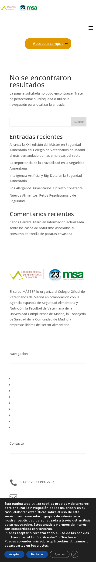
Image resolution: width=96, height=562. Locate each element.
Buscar (78, 121)
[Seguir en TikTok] (50, 338)
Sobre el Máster (25, 397)
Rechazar (37, 554)
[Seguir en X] (32, 338)
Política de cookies (27, 427)
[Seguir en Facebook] (41, 338)
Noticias (19, 379)
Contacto (20, 409)
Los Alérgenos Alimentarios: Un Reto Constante (46, 188)
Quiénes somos (25, 403)
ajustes (42, 546)
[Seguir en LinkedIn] (13, 338)
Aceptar (14, 554)
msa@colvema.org (35, 496)
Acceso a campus (48, 43)
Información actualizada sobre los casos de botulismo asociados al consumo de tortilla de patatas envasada (47, 228)
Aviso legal (21, 415)
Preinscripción (23, 391)
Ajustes (60, 554)
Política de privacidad (29, 421)
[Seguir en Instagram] (22, 338)
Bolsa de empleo (25, 385)
